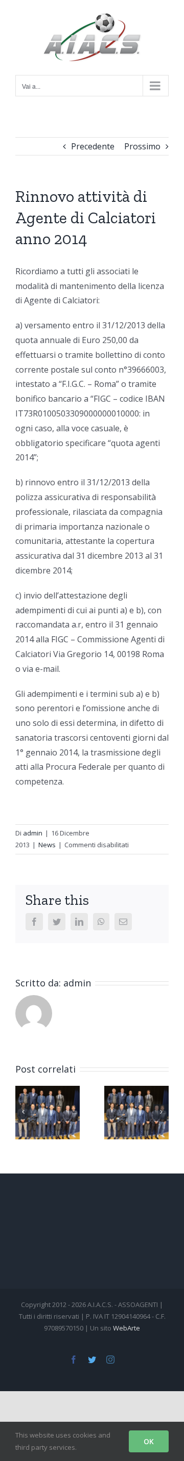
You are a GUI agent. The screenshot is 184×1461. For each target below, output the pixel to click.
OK (149, 1441)
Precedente (92, 146)
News (47, 844)
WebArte (126, 1328)
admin (32, 833)
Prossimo (142, 146)
